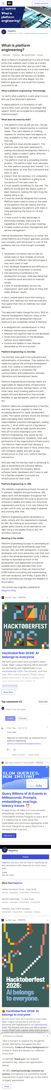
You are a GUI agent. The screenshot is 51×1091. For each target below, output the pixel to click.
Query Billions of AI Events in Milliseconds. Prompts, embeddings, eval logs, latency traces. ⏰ (24, 799)
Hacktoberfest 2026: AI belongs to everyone (20, 655)
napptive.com (43, 33)
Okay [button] (6, 1086)
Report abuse (34, 755)
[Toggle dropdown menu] (47, 597)
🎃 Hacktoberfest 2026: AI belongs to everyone (20, 1012)
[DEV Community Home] (10, 3)
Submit (10, 718)
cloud (40, 55)
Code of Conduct (18, 755)
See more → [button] (9, 835)
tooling (16, 55)
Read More (8, 692)
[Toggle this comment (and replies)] (3, 732)
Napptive (12, 31)
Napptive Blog (8, 590)
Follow (25, 857)
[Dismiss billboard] (47, 1036)
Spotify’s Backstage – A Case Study (20, 900)
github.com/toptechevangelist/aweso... (24, 743)
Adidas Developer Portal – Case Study (20, 890)
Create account (41, 3)
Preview (22, 718)
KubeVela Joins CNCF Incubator (20, 910)
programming (28, 55)
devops (6, 55)
